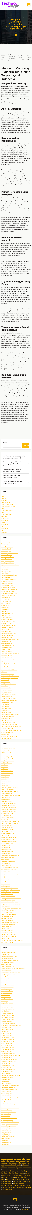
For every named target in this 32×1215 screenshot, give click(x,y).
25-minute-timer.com (8, 1017)
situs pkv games (6, 514)
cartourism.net (5, 710)
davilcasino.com (6, 997)
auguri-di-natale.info (7, 557)
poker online (20, 1187)
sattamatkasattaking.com (9, 1104)
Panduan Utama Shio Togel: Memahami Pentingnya (11, 476)
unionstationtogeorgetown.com (11, 1025)
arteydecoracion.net (7, 660)
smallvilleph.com (6, 617)
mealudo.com (5, 863)
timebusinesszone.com (8, 934)
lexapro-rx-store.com (8, 722)
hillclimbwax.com (6, 926)
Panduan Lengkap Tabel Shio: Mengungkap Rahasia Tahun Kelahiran (12, 464)
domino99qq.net (6, 757)
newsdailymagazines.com (9, 960)
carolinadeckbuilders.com (9, 593)
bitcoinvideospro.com (8, 789)
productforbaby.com (7, 817)
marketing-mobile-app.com (10, 855)
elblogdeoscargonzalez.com (10, 654)
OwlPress (25, 1209)
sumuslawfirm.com (7, 894)
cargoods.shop (5, 785)
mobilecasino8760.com (8, 684)
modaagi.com (5, 615)
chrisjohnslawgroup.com (9, 1059)
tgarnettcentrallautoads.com (10, 565)
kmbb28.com (5, 1134)
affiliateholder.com (7, 942)
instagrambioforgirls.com (9, 841)
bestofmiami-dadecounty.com (10, 973)
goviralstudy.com (6, 708)
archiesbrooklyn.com (7, 645)
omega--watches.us (7, 561)
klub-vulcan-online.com (8, 1061)
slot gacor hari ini (10, 1165)
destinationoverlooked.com (9, 922)
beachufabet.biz (6, 1110)
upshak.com (5, 882)
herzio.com (4, 767)
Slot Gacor (21, 59)
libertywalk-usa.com (7, 545)
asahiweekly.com (6, 1033)
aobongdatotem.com (7, 966)
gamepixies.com (6, 1043)
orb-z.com (4, 819)
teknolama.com (6, 815)
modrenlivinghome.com (8, 1126)
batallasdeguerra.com (8, 621)
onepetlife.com (6, 1106)
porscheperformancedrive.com (10, 1075)
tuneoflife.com (5, 938)
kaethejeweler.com (7, 1102)
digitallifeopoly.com (7, 985)
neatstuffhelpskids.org (8, 625)
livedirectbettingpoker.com (9, 868)
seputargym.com (6, 989)
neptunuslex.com (6, 555)
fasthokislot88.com (7, 1047)
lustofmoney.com (6, 932)
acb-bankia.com (6, 878)
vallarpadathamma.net (8, 811)
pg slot (19, 1165)
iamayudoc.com (6, 1027)
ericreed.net (5, 680)
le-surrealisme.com (7, 585)
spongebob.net (6, 799)
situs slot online (20, 1179)
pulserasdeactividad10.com (10, 714)
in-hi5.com (4, 769)
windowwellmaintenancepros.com (12, 940)
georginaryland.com (7, 666)
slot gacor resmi (7, 1189)
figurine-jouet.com (7, 1120)
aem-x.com (4, 1001)
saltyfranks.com (6, 601)
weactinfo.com (6, 849)
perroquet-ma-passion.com (9, 1124)
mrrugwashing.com (7, 876)
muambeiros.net (6, 647)
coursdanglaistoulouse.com (9, 553)
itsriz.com (4, 783)
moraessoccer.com (7, 627)
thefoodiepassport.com (8, 698)
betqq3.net (4, 686)
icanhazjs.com (5, 704)
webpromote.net (6, 656)
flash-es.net (5, 880)
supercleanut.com (6, 1035)
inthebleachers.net (7, 720)
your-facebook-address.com (10, 1122)
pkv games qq (10, 1161)
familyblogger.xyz (7, 1057)
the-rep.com (5, 599)
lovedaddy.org (5, 872)
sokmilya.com (5, 1138)
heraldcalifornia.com (7, 1039)
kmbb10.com (5, 845)
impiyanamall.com (7, 991)
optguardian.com (6, 993)
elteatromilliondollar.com (9, 807)
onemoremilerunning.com (9, 837)
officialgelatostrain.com (8, 1100)
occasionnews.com (7, 930)
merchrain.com (6, 1132)
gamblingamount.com (8, 924)
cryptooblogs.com (7, 1003)
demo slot (4, 516)
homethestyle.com (7, 1007)
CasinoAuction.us (6, 690)
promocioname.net (7, 635)
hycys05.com (5, 835)
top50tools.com (6, 597)
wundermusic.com (7, 1013)
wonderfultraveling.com (8, 633)
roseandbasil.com (6, 668)
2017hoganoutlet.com (8, 753)
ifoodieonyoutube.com (8, 975)
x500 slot (25, 1165)
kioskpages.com (6, 1092)
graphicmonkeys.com (8, 1041)
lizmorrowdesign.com (8, 1087)
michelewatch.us (6, 559)
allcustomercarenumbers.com (10, 1055)
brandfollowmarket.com (8, 910)
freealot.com (5, 1031)
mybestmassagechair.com (9, 678)
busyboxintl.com (6, 801)
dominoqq (4, 520)
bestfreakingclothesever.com (10, 890)
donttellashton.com (7, 761)
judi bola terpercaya (19, 1183)
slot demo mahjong (7, 504)
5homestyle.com (6, 738)
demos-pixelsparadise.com (9, 575)
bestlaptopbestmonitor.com (10, 664)
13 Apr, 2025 (3, 57)
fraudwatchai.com (7, 999)
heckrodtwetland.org (7, 674)
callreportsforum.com (8, 1136)
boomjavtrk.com (6, 1142)
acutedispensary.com (8, 900)
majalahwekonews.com (8, 751)
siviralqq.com (5, 886)
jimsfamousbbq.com (7, 543)
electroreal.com (6, 971)
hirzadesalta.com (6, 983)
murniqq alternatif (7, 1185)
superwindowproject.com (9, 700)
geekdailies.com (6, 1130)
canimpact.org (5, 706)
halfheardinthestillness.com (10, 676)
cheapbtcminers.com (8, 1023)
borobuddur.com (6, 1011)
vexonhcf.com (5, 573)
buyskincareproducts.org (9, 724)
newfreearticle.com (7, 829)
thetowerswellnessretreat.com (11, 1098)
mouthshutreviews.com (8, 981)
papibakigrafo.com (7, 702)
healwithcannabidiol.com (9, 1089)
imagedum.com (6, 1096)
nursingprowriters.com (8, 896)
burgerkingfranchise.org (8, 809)
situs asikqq (5, 518)
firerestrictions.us (6, 643)
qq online (4, 500)
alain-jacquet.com (6, 793)
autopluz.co (4, 569)
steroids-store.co (6, 658)
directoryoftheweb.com (8, 759)
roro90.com (4, 765)
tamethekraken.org (7, 1077)
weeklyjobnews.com (7, 912)
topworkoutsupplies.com (9, 979)
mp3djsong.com (6, 551)
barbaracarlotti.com (7, 716)
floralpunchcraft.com (7, 857)
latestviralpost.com (7, 827)
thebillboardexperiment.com (10, 1108)
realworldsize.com (7, 813)
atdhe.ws (4, 672)
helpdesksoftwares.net (8, 952)
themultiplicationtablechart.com (11, 730)
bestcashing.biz (6, 641)
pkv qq (12, 1177)
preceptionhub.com (7, 962)
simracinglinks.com (7, 581)
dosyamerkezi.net (7, 583)
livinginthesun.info (7, 781)
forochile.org (5, 629)
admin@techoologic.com (11, 59)
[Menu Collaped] (29, 5)
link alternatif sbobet (19, 1181)
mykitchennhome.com (8, 694)
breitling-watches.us (7, 563)
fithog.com (4, 662)
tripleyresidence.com (7, 1065)
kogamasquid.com (7, 728)
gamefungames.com (7, 1015)
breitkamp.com (6, 1063)
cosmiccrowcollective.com (9, 791)
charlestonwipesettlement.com (11, 908)
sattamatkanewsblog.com (9, 902)
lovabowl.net (5, 954)
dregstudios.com (6, 623)
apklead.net (5, 1144)
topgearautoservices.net (9, 1118)
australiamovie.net (7, 547)
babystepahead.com (7, 920)
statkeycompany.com (8, 591)
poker (3, 522)
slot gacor (19, 1167)
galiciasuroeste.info (7, 619)
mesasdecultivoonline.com (9, 823)
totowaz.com (5, 906)
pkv (2, 496)
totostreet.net (5, 995)
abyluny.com (5, 1140)
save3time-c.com (6, 571)
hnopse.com (5, 928)
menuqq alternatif (7, 1159)
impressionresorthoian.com (9, 888)
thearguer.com (5, 853)
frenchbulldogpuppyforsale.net (11, 726)
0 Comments (29, 57)
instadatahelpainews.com (9, 1128)
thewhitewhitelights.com (9, 670)
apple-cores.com (6, 712)
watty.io (3, 779)
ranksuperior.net (6, 918)
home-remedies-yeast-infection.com (13, 968)
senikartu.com (5, 775)
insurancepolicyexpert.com (9, 589)
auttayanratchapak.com (8, 803)
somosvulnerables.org (8, 1069)
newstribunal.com (7, 958)
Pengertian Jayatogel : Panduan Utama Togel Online (13, 482)
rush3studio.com (6, 763)
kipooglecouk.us (6, 692)
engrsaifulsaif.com (7, 1021)
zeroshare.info (5, 609)
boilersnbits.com (6, 825)
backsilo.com (5, 884)
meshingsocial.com (7, 851)
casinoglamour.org (7, 732)
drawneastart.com (7, 1045)
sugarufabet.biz (6, 1114)
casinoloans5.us (6, 688)
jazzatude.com (5, 605)
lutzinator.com (5, 1079)
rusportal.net (5, 777)
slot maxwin (27, 1167)
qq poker (4, 532)
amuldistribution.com (7, 1009)
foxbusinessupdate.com (8, 870)
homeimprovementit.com (9, 956)
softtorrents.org (6, 1067)
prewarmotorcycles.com (8, 579)
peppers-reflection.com (8, 936)
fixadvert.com (5, 567)
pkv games (4, 498)
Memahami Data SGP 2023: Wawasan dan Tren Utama (12, 470)
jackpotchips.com (6, 1051)
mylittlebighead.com (7, 1029)
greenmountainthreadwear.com (11, 898)
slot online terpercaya (8, 506)
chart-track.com (6, 631)
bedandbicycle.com (7, 1037)
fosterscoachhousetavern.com (10, 821)
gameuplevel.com (6, 1005)
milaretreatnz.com (7, 613)
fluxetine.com (5, 682)
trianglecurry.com (6, 1094)
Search (5, 442)
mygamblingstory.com (8, 749)
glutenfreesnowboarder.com (10, 1085)
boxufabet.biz (5, 1116)
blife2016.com (6, 1083)
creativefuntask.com (7, 1019)
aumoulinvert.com (6, 696)
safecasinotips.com (7, 1049)
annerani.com (5, 603)
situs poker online (7, 510)
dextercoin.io (5, 734)
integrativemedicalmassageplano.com (13, 874)
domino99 (19, 1175)
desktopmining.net (7, 718)
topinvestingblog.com (8, 595)
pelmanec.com (6, 755)
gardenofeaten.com (7, 833)
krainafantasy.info (7, 771)
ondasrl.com (5, 1081)
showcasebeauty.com (8, 587)
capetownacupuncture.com (9, 787)
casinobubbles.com (7, 987)
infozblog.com (5, 649)
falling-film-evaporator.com (10, 892)
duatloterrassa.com (7, 1071)
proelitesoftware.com (8, 1053)
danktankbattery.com (8, 861)
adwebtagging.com (7, 916)
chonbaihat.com (6, 651)
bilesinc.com (5, 611)
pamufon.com (5, 1073)
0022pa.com (5, 607)
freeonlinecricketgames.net (10, 639)
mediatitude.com (6, 577)
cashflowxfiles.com (7, 843)
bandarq (24, 1171)
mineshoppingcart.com (8, 977)
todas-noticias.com (7, 773)
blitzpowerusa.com (7, 831)
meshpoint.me (5, 797)
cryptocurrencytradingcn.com (10, 904)
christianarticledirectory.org (9, 736)
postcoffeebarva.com (8, 805)
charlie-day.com (6, 865)
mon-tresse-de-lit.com (8, 1112)
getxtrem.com (5, 847)
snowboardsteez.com (8, 839)
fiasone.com (5, 859)
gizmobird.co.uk (6, 549)
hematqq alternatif (19, 1185)
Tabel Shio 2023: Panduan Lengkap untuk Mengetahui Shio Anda (14, 457)
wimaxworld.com (6, 637)
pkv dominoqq (5, 502)
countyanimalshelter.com (9, 914)
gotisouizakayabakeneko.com (10, 795)
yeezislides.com (6, 964)
